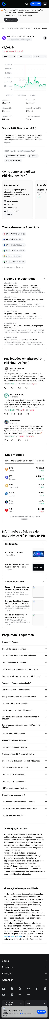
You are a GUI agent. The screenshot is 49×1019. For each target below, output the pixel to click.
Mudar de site (10, 20)
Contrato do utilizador (13, 936)
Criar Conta (36, 4)
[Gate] (4, 4)
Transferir (41, 1012)
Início (4, 28)
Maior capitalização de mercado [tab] (19, 461)
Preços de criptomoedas (20, 28)
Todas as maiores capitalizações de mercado (24, 517)
